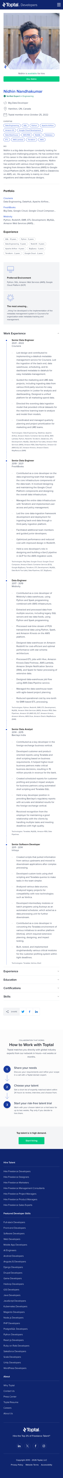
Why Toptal (9, 1385)
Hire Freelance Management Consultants (24, 1188)
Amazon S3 (9, 130)
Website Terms (32, 1464)
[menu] (59, 4)
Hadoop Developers (14, 1283)
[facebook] (29, 1011)
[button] (31, 333)
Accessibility (46, 1464)
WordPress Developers (15, 1368)
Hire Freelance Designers (16, 1176)
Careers (7, 1407)
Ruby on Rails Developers (16, 1345)
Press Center (10, 1396)
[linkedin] (36, 1011)
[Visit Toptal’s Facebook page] (36, 1446)
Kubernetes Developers (15, 1306)
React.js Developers (14, 1340)
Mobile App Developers (15, 1244)
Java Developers (12, 1295)
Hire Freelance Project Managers (20, 1193)
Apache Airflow (48, 125)
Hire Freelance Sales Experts (18, 1205)
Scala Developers (12, 1356)
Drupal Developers (13, 1272)
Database (49, 135)
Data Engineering (12, 125)
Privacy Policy (17, 1464)
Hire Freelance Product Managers (20, 1199)
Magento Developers (14, 1312)
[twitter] (22, 1011)
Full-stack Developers (14, 1222)
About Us (8, 1413)
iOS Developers (11, 1289)
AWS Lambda (18, 139)
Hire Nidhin (31, 79)
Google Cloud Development (30, 130)
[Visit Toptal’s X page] (27, 1446)
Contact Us (9, 1391)
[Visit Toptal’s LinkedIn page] (19, 1446)
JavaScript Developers (15, 1300)
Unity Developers (12, 1362)
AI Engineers (10, 1250)
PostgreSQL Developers (16, 1328)
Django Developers (13, 1267)
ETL (6, 139)
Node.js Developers (13, 1317)
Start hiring (31, 1140)
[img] (19, 96)
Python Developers (13, 1334)
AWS (42, 139)
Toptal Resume (11, 1402)
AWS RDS (26, 135)
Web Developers (12, 1239)
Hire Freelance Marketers (16, 1182)
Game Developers (13, 1278)
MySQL (38, 135)
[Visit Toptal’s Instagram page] (44, 1446)
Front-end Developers (15, 1227)
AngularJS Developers (15, 1261)
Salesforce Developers (15, 1351)
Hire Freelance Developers (17, 1171)
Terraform (31, 139)
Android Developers (14, 1255)
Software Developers (14, 1233)
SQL (25, 125)
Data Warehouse (11, 135)
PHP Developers (12, 1323)
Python (34, 125)
